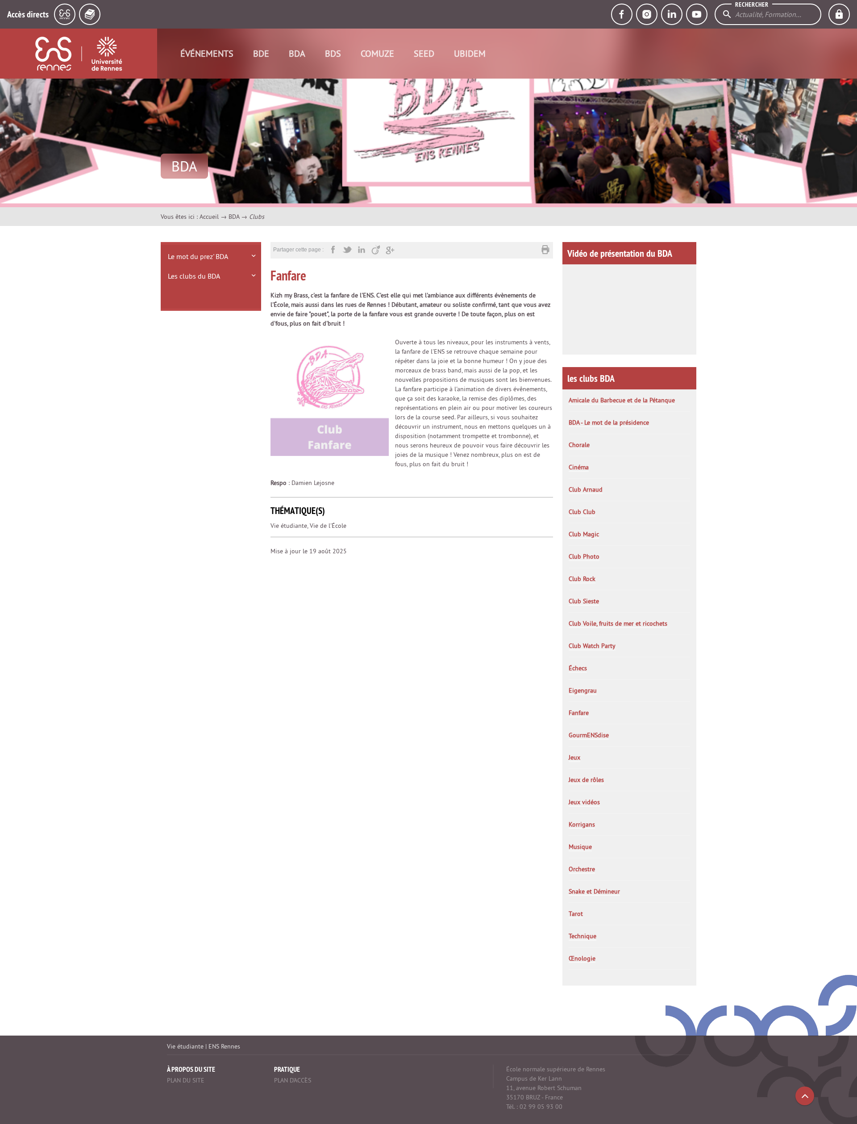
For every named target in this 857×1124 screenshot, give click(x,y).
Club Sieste (584, 601)
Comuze (377, 53)
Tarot (576, 914)
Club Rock (582, 579)
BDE (261, 53)
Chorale (579, 445)
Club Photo (584, 556)
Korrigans (582, 824)
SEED (424, 53)
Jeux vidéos (584, 802)
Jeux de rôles (586, 780)
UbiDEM (470, 53)
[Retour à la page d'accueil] (78, 54)
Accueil (209, 217)
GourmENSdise (589, 735)
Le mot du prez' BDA (198, 256)
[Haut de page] (804, 1095)
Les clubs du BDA (194, 276)
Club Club (582, 512)
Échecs (578, 668)
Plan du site (185, 1080)
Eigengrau (583, 690)
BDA (297, 53)
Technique (582, 936)
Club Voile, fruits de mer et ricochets (618, 623)
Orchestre (582, 869)
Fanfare (579, 713)
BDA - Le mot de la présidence (609, 422)
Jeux (574, 757)
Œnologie (582, 958)
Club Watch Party (592, 646)
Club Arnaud (586, 489)
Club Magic (584, 534)
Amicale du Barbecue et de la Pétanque (622, 400)
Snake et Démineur (594, 891)
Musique (580, 847)
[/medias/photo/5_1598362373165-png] (329, 396)
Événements (206, 53)
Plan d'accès (292, 1080)
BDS (333, 53)
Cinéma (579, 467)
